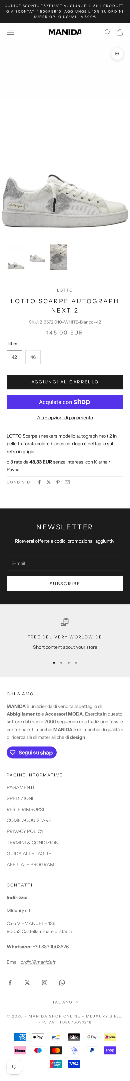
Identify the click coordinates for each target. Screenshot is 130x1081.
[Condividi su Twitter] (48, 482)
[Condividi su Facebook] (39, 482)
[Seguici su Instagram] (44, 982)
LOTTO (65, 290)
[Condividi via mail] (67, 482)
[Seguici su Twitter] (27, 982)
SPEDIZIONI (20, 798)
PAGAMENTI (20, 787)
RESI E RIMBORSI (25, 809)
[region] (65, 634)
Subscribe (65, 583)
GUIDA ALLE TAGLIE (29, 854)
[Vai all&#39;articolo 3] (58, 257)
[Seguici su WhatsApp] (62, 982)
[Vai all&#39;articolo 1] (16, 257)
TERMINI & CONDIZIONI (33, 843)
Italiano (62, 1002)
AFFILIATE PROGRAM (30, 865)
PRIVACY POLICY (25, 831)
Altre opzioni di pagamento (65, 418)
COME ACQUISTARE (29, 820)
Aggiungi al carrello (65, 381)
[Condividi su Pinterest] (58, 482)
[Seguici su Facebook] (10, 982)
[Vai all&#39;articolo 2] (37, 257)
